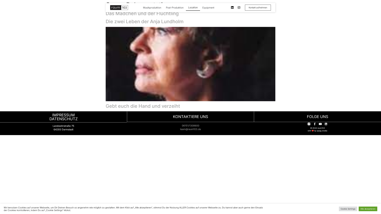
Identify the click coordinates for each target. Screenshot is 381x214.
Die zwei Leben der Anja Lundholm (145, 21)
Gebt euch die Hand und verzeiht (143, 106)
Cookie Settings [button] (348, 209)
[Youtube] (320, 124)
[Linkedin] (232, 8)
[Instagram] (239, 8)
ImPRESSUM (63, 115)
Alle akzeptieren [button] (367, 209)
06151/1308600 (190, 125)
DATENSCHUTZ (63, 119)
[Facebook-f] (314, 124)
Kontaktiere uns (190, 116)
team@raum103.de (190, 129)
